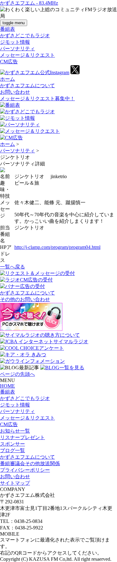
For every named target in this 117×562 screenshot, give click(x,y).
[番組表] (10, 105)
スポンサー (12, 444)
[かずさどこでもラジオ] (27, 111)
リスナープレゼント (22, 437)
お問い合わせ (15, 92)
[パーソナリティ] (20, 124)
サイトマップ (15, 483)
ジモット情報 (15, 42)
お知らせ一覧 (15, 431)
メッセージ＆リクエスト (27, 55)
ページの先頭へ (17, 374)
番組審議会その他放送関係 (30, 463)
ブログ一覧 (12, 450)
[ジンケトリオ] (2, 170)
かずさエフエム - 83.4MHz (29, 3)
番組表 (7, 29)
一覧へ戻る (12, 266)
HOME (7, 386)
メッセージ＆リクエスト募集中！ (37, 98)
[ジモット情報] (17, 118)
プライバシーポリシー (25, 470)
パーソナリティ (17, 48)
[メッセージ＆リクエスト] (30, 131)
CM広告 (9, 61)
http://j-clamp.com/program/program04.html (57, 247)
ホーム (7, 79)
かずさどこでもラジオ (25, 35)
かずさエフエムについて (27, 85)
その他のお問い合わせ (25, 299)
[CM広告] (11, 137)
